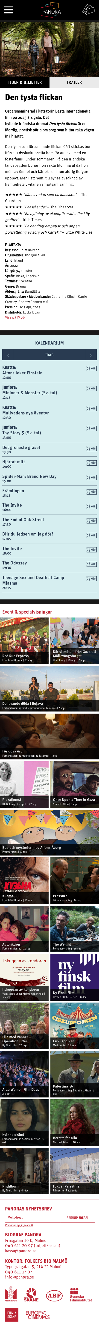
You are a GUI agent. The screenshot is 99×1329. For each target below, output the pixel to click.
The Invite (12, 505)
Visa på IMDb (15, 318)
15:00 (6, 481)
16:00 (6, 510)
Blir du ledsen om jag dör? (27, 533)
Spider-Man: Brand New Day (29, 476)
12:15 (6, 397)
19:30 (6, 568)
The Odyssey (14, 562)
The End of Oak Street (23, 519)
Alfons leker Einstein (22, 372)
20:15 (6, 588)
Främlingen (13, 490)
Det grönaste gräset (21, 447)
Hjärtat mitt (13, 461)
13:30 (6, 452)
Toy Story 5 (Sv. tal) (21, 432)
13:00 (6, 437)
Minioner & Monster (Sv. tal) (29, 392)
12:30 (6, 418)
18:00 (6, 553)
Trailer (74, 82)
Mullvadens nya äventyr (25, 412)
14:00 (6, 466)
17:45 (6, 539)
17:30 (6, 524)
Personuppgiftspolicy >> (19, 1225)
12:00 (6, 377)
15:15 (6, 495)
